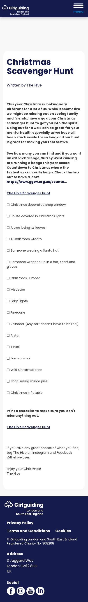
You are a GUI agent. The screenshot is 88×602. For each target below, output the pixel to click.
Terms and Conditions (28, 530)
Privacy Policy (20, 522)
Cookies (63, 530)
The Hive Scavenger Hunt (28, 193)
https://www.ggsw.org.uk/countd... (37, 181)
